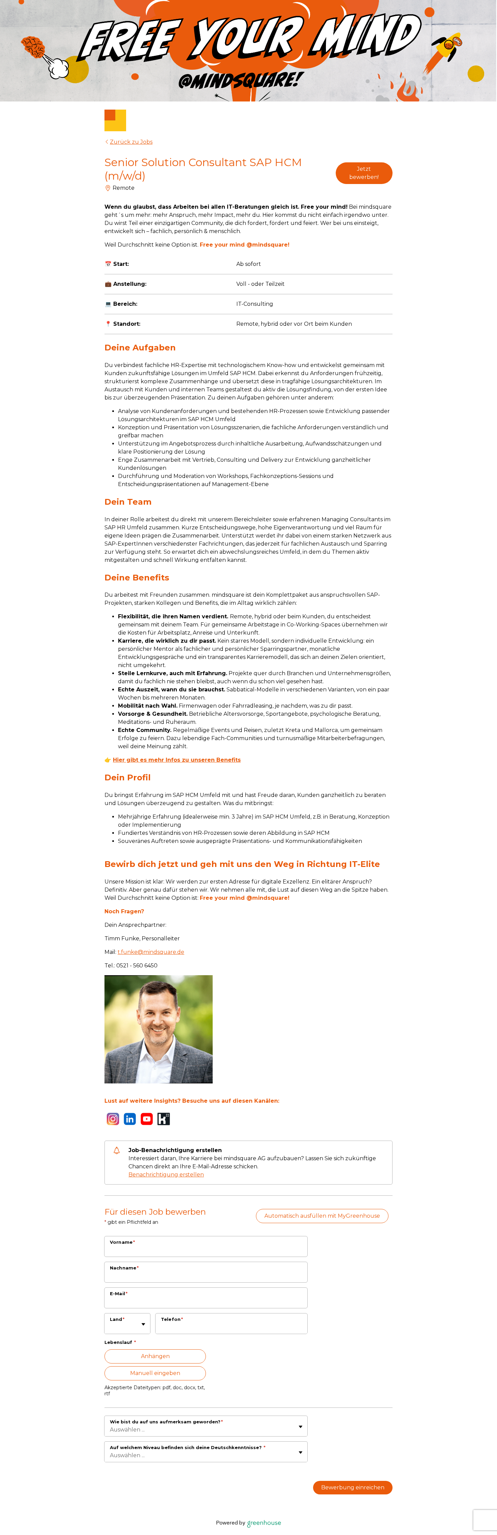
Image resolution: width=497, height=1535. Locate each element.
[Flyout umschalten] (143, 1324)
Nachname (124, 1267)
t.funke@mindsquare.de (151, 952)
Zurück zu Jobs (131, 142)
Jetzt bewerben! (364, 173)
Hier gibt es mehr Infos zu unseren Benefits (177, 760)
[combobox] (110, 1327)
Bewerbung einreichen (352, 1487)
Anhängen (155, 1356)
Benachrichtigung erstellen (166, 1174)
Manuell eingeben (155, 1373)
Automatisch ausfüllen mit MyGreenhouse (322, 1216)
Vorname (122, 1242)
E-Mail (118, 1293)
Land (117, 1319)
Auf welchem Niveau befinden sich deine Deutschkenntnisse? (187, 1447)
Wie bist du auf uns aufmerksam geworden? (166, 1421)
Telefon (172, 1319)
